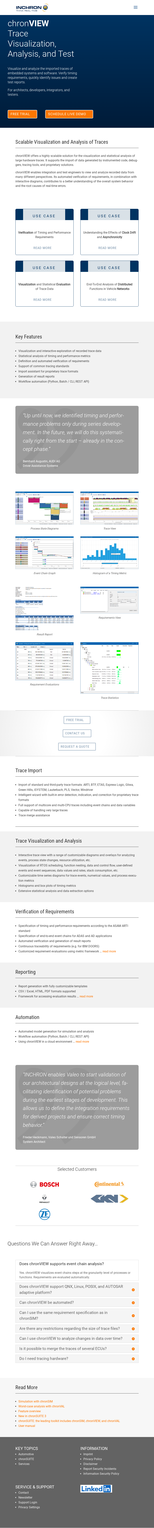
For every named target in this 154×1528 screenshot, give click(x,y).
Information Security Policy (101, 1473)
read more (109, 951)
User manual (26, 1426)
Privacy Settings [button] (29, 1507)
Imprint (88, 1454)
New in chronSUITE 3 (32, 1416)
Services (23, 1464)
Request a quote (75, 746)
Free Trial (75, 720)
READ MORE (42, 248)
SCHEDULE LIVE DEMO (67, 114)
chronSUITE (26, 1459)
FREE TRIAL (20, 114)
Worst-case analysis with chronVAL (41, 1406)
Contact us (75, 733)
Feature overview (29, 1411)
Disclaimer (90, 1464)
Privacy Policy (92, 1459)
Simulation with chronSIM (35, 1401)
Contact (23, 1492)
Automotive (26, 1454)
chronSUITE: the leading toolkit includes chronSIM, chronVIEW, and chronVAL (69, 1421)
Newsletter (25, 1497)
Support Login (27, 1502)
